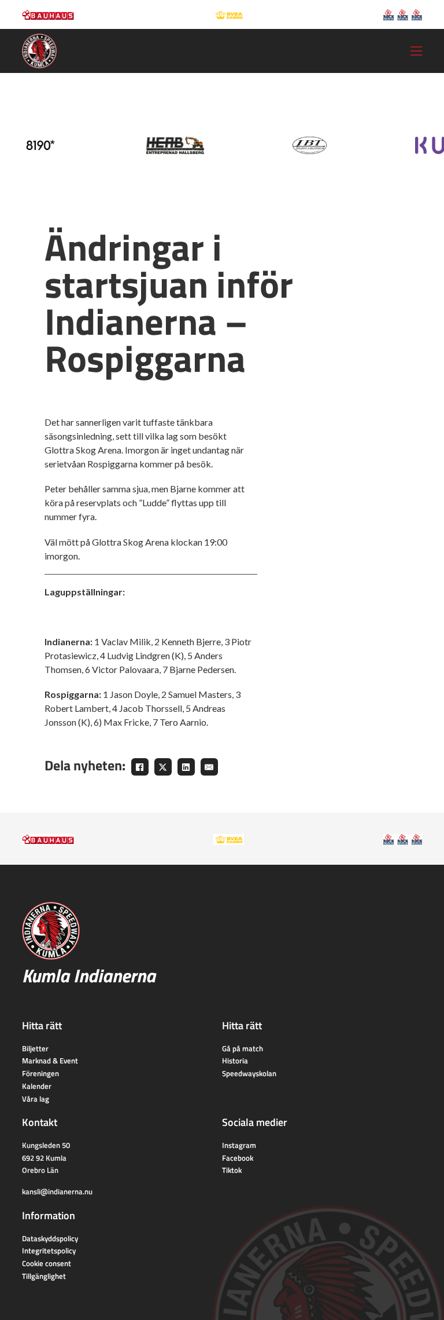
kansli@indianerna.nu (57, 1191)
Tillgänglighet (44, 1276)
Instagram (239, 1145)
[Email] (209, 767)
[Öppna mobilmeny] (416, 51)
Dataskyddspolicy (50, 1238)
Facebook (237, 1158)
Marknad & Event (50, 1060)
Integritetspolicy (49, 1250)
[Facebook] (140, 767)
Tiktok (232, 1170)
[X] (163, 767)
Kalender (36, 1086)
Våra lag (35, 1099)
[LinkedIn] (186, 767)
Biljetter (35, 1048)
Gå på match (242, 1048)
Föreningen (40, 1073)
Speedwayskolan (249, 1073)
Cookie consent (46, 1263)
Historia (235, 1060)
